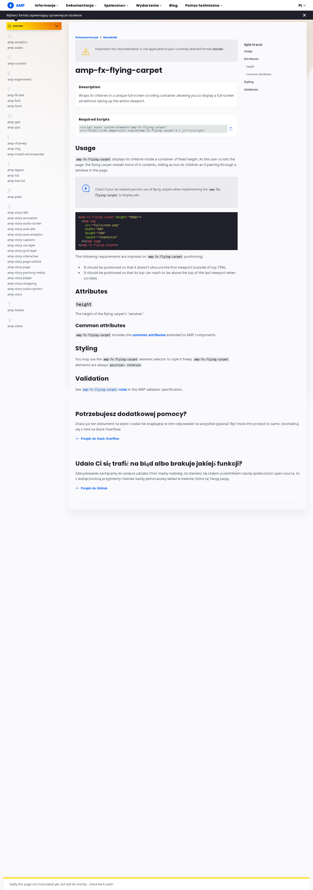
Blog (173, 5)
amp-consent (16, 63)
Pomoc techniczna (202, 5)
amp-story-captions (21, 240)
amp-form (14, 106)
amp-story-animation (22, 218)
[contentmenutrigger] (273, 45)
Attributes (251, 59)
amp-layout (15, 170)
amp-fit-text (15, 95)
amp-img (13, 149)
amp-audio (15, 48)
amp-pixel (14, 197)
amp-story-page (18, 267)
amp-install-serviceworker (26, 154)
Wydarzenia (147, 5)
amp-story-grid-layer (22, 251)
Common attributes (258, 74)
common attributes (149, 335)
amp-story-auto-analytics (25, 234)
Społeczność (115, 5)
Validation (251, 89)
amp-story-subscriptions (24, 289)
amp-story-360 (17, 212)
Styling (249, 82)
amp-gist (13, 127)
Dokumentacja (80, 5)
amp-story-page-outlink (24, 262)
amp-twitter (15, 310)
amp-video (15, 326)
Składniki (110, 37)
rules (105, 389)
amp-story (14, 294)
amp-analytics (17, 42)
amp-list (13, 175)
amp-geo (13, 122)
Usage (248, 51)
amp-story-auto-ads (21, 229)
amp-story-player (19, 278)
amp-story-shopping (22, 283)
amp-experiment (19, 79)
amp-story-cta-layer (21, 245)
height (250, 66)
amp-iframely (17, 143)
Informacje (45, 5)
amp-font (14, 101)
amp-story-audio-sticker (24, 223)
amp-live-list (16, 181)
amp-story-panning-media (26, 273)
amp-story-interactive (22, 256)
